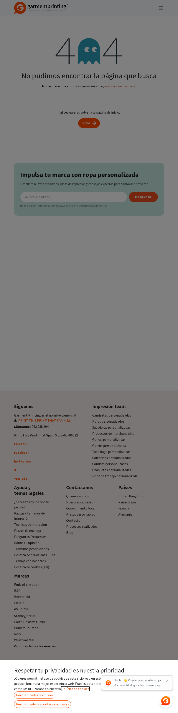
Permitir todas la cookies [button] (34, 695)
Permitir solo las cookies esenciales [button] (42, 704)
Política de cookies (75, 689)
